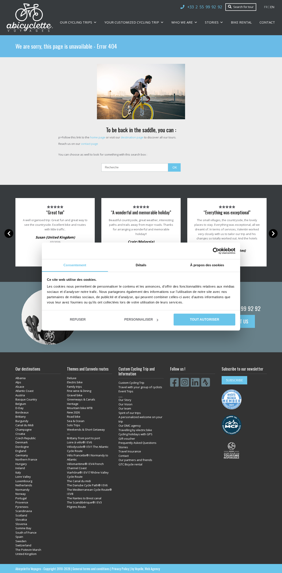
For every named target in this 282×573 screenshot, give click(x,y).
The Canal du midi (79, 481)
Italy (18, 472)
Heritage (72, 404)
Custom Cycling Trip (131, 383)
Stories (123, 447)
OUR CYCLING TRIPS (76, 22)
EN (272, 7)
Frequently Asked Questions (137, 443)
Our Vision (125, 404)
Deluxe (71, 378)
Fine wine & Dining (79, 391)
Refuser (78, 319)
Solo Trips (73, 425)
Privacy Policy (120, 568)
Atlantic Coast (24, 391)
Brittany (20, 417)
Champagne (23, 430)
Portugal (21, 498)
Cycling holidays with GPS (135, 434)
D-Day (19, 408)
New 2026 (73, 412)
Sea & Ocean (75, 421)
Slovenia (21, 524)
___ (120, 396)
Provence (21, 502)
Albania (20, 378)
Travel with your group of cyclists (140, 387)
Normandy (22, 490)
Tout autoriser (204, 319)
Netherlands (23, 485)
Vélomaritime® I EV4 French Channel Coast (85, 466)
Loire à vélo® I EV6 (79, 442)
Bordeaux (22, 412)
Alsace (19, 387)
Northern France (26, 459)
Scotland (21, 515)
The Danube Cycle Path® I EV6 (87, 485)
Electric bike (75, 382)
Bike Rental (241, 22)
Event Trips (126, 391)
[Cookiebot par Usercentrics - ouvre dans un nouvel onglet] (216, 251)
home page (97, 137)
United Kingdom (26, 554)
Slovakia (21, 520)
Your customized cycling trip (131, 22)
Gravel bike (74, 395)
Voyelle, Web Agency (147, 568)
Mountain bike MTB (80, 408)
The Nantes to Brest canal (84, 498)
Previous (8, 233)
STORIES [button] (212, 22)
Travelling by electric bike (135, 430)
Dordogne (22, 447)
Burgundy (21, 421)
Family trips (74, 387)
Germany (21, 455)
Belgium (20, 404)
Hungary (21, 464)
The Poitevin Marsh (28, 550)
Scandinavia (23, 511)
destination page (132, 137)
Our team (125, 408)
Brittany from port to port (83, 438)
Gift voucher (127, 439)
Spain (19, 537)
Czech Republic (25, 438)
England (20, 451)
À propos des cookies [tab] (207, 265)
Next (273, 233)
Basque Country (26, 399)
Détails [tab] (141, 265)
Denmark (21, 442)
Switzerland (23, 545)
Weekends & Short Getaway (86, 430)
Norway (20, 494)
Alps (18, 382)
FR (266, 7)
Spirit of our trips (130, 413)
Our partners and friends (135, 460)
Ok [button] (175, 167)
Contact (267, 22)
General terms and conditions (90, 568)
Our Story (125, 400)
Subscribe (234, 380)
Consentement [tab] (74, 265)
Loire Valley (23, 477)
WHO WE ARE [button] (182, 22)
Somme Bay (23, 528)
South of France (26, 532)
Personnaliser (138, 319)
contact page (89, 144)
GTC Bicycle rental (130, 464)
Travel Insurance (130, 451)
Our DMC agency (130, 426)
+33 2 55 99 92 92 (204, 6)
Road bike (73, 417)
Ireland (20, 468)
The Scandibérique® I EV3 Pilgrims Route (84, 504)
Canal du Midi (24, 425)
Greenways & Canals (81, 399)
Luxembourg (23, 481)
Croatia (20, 434)
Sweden (20, 541)
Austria (20, 395)
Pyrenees (21, 507)
